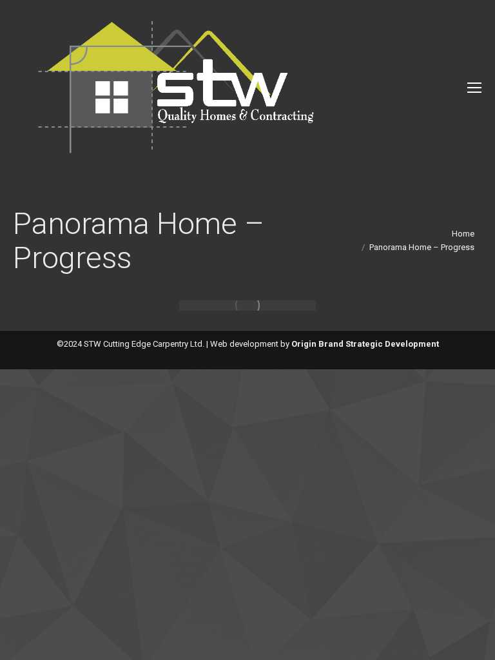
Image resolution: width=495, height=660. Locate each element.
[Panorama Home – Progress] (247, 305)
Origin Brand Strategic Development (365, 344)
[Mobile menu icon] (474, 87)
